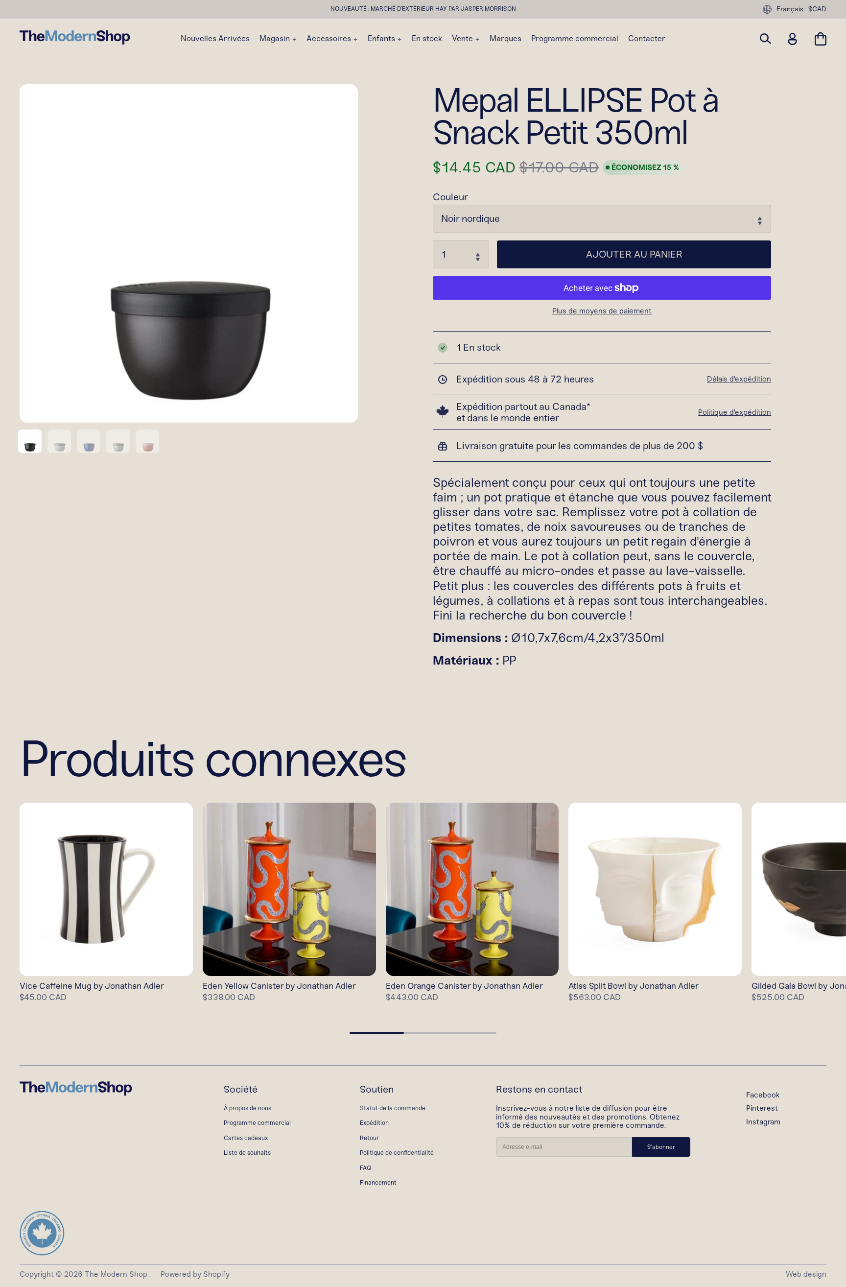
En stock (427, 38)
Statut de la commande (392, 1108)
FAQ (366, 1167)
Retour (369, 1138)
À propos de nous (247, 1108)
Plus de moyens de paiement (602, 311)
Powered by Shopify (195, 1274)
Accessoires (329, 38)
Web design (806, 1274)
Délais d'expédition (739, 379)
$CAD (817, 9)
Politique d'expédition (734, 412)
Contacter (646, 38)
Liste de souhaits (247, 1152)
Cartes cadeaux (246, 1138)
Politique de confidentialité (397, 1152)
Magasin (275, 38)
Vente (463, 38)
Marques (505, 38)
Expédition (374, 1122)
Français (789, 9)
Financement (378, 1182)
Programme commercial (574, 38)
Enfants (382, 38)
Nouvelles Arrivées (215, 38)
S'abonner (661, 1147)
